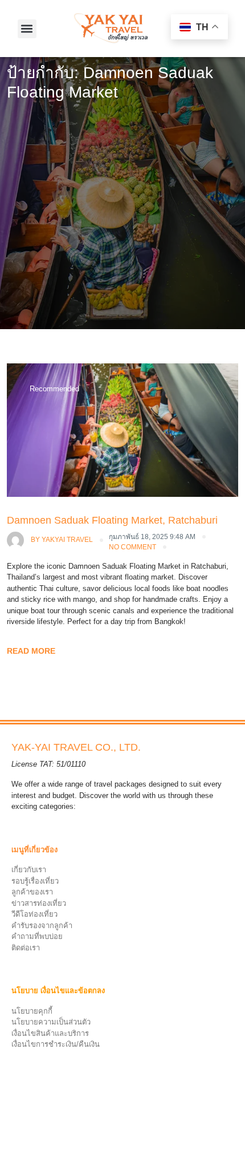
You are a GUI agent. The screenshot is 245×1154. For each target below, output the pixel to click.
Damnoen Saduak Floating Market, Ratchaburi (112, 520)
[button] (27, 28)
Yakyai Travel (62, 540)
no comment (132, 547)
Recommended (54, 388)
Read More (31, 650)
